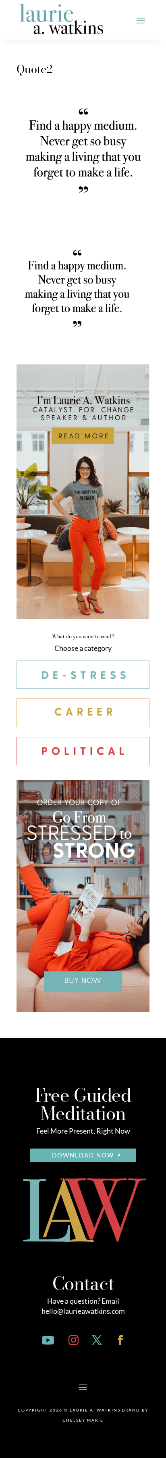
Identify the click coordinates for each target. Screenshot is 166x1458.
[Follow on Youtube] (48, 1340)
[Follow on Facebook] (120, 1340)
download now (83, 1155)
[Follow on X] (97, 1340)
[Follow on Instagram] (73, 1340)
